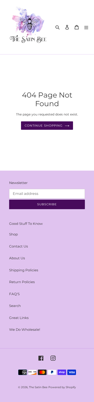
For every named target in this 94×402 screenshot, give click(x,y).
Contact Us (18, 246)
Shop (13, 234)
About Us (17, 258)
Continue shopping (44, 125)
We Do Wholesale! (24, 329)
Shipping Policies (23, 270)
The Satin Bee (38, 387)
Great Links (19, 318)
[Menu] (86, 27)
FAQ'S (14, 294)
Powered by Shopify (62, 387)
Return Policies (22, 282)
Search (15, 306)
